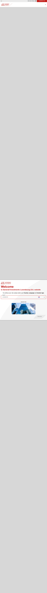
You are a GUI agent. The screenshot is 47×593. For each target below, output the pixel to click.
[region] (21, 587)
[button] (31, 1)
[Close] (39, 584)
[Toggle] (45, 4)
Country (3, 295)
